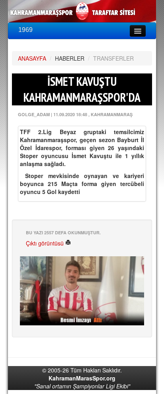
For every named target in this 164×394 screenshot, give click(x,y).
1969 (25, 29)
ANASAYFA (32, 58)
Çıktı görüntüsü (45, 243)
